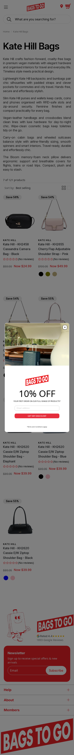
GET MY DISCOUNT (37, 415)
